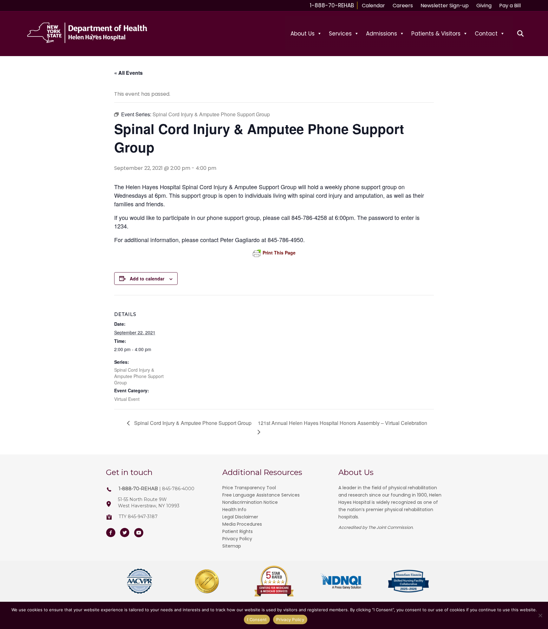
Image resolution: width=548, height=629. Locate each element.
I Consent (257, 619)
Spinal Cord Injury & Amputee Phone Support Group (139, 376)
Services (340, 33)
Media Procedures (242, 524)
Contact (486, 33)
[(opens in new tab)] (139, 580)
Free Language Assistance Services (261, 495)
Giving (484, 5)
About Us (302, 33)
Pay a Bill (510, 5)
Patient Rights (237, 531)
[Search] (517, 33)
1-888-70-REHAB (332, 5)
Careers (403, 5)
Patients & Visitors (435, 33)
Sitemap (231, 546)
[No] (540, 615)
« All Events (128, 72)
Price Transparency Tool (249, 488)
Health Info (234, 509)
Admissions (381, 33)
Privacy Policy (237, 539)
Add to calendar (147, 278)
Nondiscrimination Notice (250, 502)
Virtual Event (127, 399)
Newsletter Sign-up (445, 5)
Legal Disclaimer (240, 517)
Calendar (373, 5)
